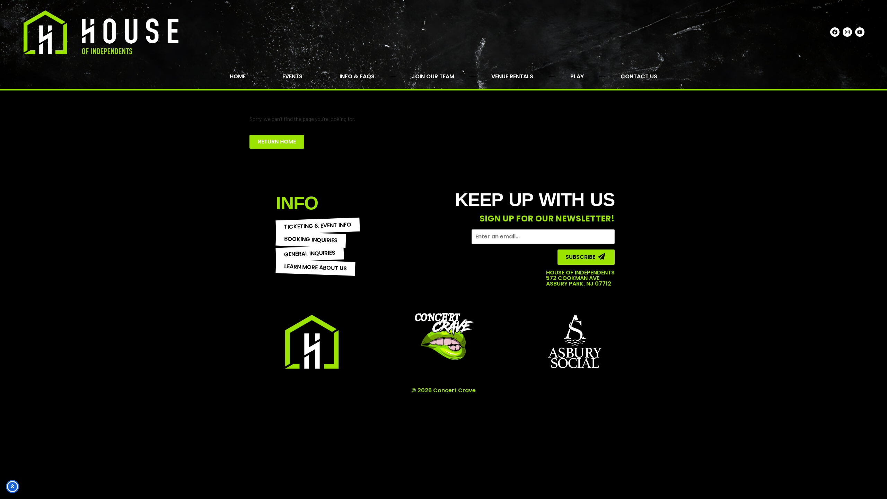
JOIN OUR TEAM (433, 76)
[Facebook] (835, 32)
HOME (238, 76)
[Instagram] (847, 32)
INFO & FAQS (357, 76)
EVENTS (292, 76)
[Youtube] (859, 32)
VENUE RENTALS (512, 76)
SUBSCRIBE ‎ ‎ (581, 257)
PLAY (577, 76)
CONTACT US (639, 76)
